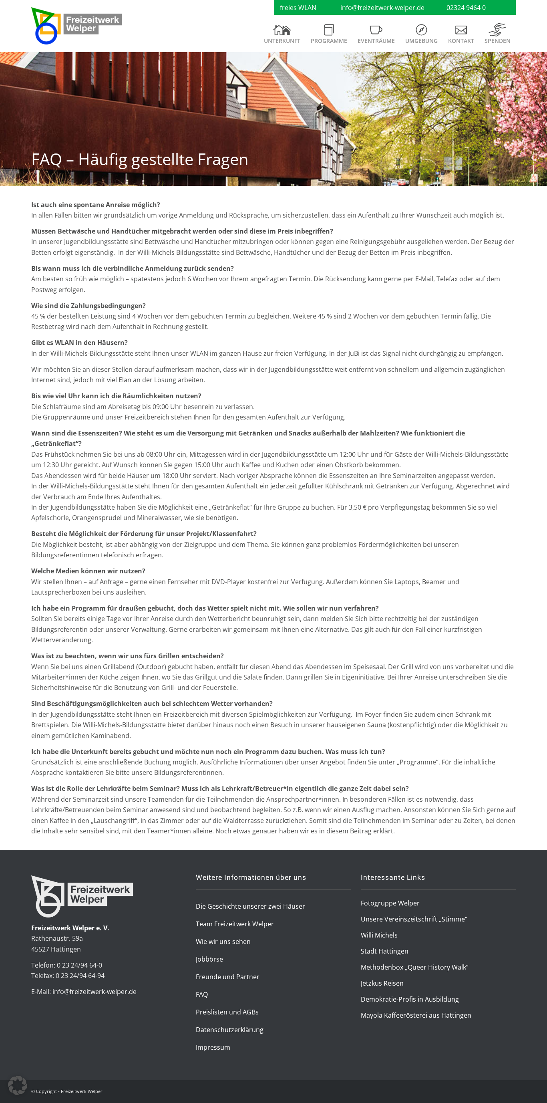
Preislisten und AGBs (227, 1012)
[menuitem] (282, 37)
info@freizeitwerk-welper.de (382, 7)
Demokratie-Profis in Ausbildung (410, 999)
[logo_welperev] (76, 26)
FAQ (202, 994)
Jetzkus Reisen (382, 983)
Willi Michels (379, 935)
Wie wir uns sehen (223, 941)
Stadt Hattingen (384, 951)
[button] (17, 1085)
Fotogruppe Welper (390, 903)
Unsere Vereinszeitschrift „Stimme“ (414, 919)
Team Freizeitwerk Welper (235, 924)
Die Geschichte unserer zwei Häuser (250, 906)
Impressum (213, 1047)
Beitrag (361, 831)
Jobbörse (209, 959)
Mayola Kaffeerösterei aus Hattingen (416, 1015)
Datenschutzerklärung (229, 1029)
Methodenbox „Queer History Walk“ (415, 967)
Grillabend (119, 666)
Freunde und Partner (227, 976)
